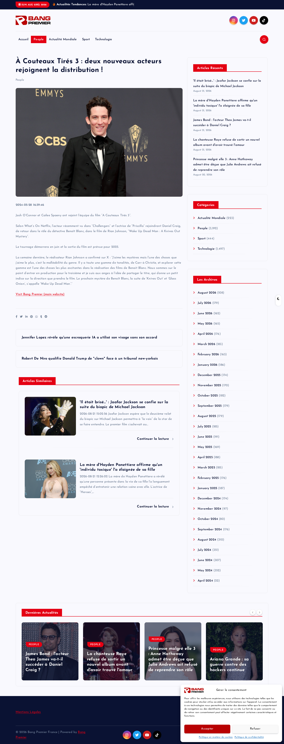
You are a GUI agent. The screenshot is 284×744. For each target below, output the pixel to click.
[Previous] (253, 612)
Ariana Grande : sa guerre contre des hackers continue (229, 664)
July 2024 (204, 550)
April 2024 (205, 580)
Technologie (103, 39)
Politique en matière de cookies (216, 737)
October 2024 (208, 519)
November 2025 (209, 385)
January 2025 (207, 488)
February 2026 (208, 354)
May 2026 (205, 323)
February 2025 (208, 478)
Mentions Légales (28, 712)
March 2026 (206, 344)
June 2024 (205, 560)
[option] (50, 651)
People (39, 39)
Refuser (255, 728)
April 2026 (205, 334)
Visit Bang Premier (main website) (40, 294)
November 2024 (209, 508)
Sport (86, 39)
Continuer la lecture (153, 439)
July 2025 (204, 426)
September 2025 (210, 405)
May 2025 (205, 447)
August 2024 (207, 539)
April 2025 (205, 457)
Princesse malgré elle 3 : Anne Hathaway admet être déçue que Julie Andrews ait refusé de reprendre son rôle (227, 164)
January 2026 (207, 364)
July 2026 (204, 303)
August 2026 (207, 292)
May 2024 (205, 570)
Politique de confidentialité (249, 737)
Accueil (23, 39)
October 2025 (208, 395)
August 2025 (207, 416)
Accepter (207, 728)
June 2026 (205, 313)
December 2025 (209, 375)
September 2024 (210, 529)
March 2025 (206, 467)
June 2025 (205, 436)
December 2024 (209, 498)
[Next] (259, 612)
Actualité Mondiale (63, 39)
